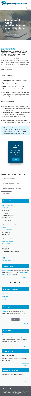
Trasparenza (5, 293)
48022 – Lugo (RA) (6, 243)
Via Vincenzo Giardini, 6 (7, 241)
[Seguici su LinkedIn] (4, 258)
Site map (4, 299)
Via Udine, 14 (5, 227)
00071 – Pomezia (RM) (7, 229)
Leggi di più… (26, 277)
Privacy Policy (5, 296)
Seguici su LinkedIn (8, 260)
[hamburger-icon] (28, 8)
